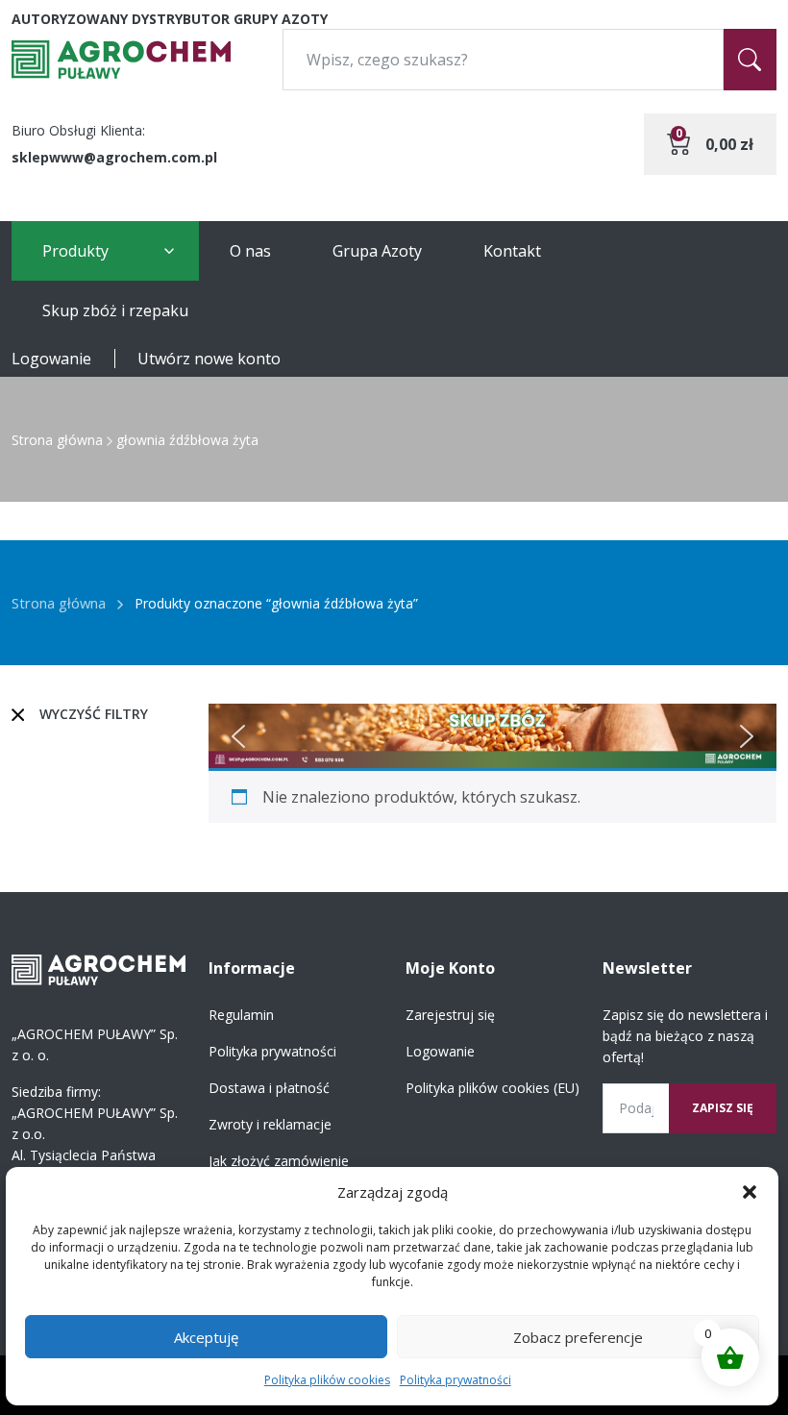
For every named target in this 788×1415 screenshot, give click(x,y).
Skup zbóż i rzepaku (115, 310)
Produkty (75, 250)
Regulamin (241, 1014)
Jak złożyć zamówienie (279, 1161)
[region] (492, 736)
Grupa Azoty (377, 250)
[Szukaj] (750, 59)
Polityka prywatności (455, 1380)
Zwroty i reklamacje (270, 1124)
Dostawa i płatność (269, 1088)
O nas (250, 250)
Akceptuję (206, 1337)
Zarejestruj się (450, 1014)
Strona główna (57, 440)
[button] (749, 1192)
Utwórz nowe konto (209, 358)
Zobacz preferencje (578, 1337)
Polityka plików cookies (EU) (492, 1088)
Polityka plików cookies (327, 1380)
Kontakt (512, 250)
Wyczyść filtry (93, 714)
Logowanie (51, 358)
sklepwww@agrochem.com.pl (114, 157)
